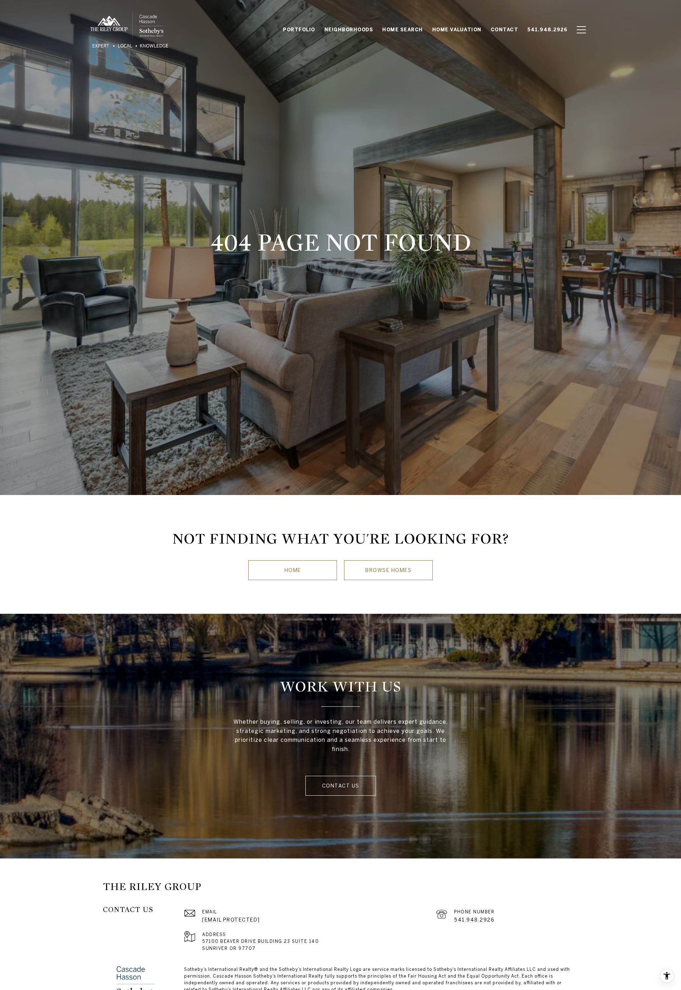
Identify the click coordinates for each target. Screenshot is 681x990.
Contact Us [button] (340, 786)
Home (292, 570)
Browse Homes (388, 570)
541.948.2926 (474, 920)
